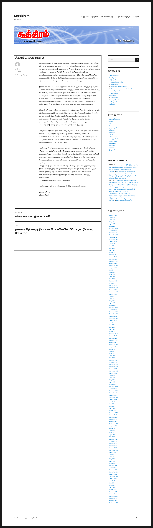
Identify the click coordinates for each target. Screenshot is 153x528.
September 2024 (114, 266)
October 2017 (113, 448)
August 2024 (113, 268)
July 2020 (112, 375)
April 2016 (112, 487)
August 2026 (113, 215)
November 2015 (113, 498)
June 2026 (112, 219)
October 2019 (113, 395)
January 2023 (113, 309)
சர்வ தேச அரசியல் (116, 91)
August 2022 (113, 320)
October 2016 (113, 474)
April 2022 (112, 329)
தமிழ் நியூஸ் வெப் (114, 128)
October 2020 (113, 369)
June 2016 (112, 483)
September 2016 (114, 476)
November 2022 (113, 314)
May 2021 (112, 353)
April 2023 (112, 303)
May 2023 (112, 301)
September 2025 (114, 239)
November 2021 (113, 340)
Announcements (114, 75)
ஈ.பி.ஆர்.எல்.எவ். (113, 139)
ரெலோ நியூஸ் (113, 141)
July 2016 (112, 481)
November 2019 (113, 393)
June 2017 (112, 457)
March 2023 (112, 305)
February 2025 (113, 255)
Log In (136, 16)
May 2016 (112, 485)
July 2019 (112, 402)
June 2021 (112, 351)
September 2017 (114, 450)
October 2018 (113, 421)
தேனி (111, 126)
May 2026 (112, 222)
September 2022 (114, 318)
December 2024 (113, 259)
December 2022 (113, 312)
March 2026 (112, 226)
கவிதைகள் (112, 95)
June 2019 (112, 404)
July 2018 (112, 428)
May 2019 (112, 406)
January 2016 (113, 494)
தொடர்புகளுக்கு (123, 16)
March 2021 (112, 358)
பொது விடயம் (115, 100)
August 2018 (113, 426)
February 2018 (113, 439)
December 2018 (113, 417)
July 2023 (112, 296)
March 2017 (112, 463)
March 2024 (112, 279)
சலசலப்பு (111, 148)
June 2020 (112, 377)
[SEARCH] (137, 60)
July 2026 (112, 217)
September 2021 (114, 345)
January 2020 (113, 388)
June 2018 (112, 430)
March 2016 (112, 489)
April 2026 (112, 224)
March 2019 (112, 410)
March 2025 (112, 252)
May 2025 (112, 248)
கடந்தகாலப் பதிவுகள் (89, 16)
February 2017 (113, 465)
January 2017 (113, 468)
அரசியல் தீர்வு (115, 84)
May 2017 (112, 459)
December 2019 (113, 391)
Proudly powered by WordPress (30, 518)
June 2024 (112, 272)
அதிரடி (111, 134)
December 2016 (113, 470)
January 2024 (113, 283)
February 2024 (113, 281)
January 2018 (113, 441)
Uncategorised (113, 78)
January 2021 (113, 362)
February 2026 (113, 228)
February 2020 (113, 386)
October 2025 (113, 237)
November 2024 (113, 261)
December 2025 (113, 233)
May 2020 (112, 380)
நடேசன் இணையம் (114, 119)
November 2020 (113, 367)
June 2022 (112, 325)
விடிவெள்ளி (112, 143)
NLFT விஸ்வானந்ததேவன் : (124, 200)
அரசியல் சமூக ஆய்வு (21, 75)
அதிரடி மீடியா (113, 137)
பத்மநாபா (112, 130)
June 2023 (112, 298)
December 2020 (113, 364)
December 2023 (113, 285)
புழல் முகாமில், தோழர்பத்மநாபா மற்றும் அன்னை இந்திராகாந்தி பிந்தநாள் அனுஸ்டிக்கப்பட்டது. (122, 195)
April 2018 (112, 435)
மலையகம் (112, 132)
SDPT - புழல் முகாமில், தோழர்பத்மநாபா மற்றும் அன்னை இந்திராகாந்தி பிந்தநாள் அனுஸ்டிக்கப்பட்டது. (122, 191)
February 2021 (113, 360)
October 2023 (113, 290)
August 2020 (113, 373)
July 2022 (112, 323)
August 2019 (113, 399)
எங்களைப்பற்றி (107, 16)
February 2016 (113, 492)
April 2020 (112, 382)
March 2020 (112, 384)
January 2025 (113, 257)
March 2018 (112, 437)
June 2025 (112, 246)
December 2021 (113, 338)
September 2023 (114, 292)
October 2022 (113, 316)
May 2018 (112, 432)
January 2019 (113, 415)
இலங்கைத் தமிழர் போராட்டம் (119, 86)
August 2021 (113, 347)
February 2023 (113, 307)
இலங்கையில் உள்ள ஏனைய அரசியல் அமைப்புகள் (124, 89)
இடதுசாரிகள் (113, 150)
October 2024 (113, 263)
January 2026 (113, 230)
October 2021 (113, 342)
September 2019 (114, 397)
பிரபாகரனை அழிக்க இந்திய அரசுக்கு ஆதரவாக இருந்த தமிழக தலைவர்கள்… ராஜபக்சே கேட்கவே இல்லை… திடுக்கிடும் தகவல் (123, 167)
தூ (110, 123)
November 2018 (113, 419)
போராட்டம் (114, 102)
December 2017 (113, 443)
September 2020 (114, 371)
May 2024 (112, 274)
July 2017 (112, 454)
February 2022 (113, 334)
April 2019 (112, 408)
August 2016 (113, 478)
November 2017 (113, 446)
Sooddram (22, 15)
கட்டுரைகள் (112, 80)
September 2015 (114, 503)
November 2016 (113, 472)
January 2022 (113, 336)
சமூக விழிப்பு (114, 97)
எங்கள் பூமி (112, 145)
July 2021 (112, 349)
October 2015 (113, 500)
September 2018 (114, 424)
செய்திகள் (112, 104)
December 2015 (113, 496)
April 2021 (112, 356)
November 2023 (113, 287)
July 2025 (112, 244)
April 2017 (112, 461)
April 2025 (112, 250)
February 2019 (113, 413)
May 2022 (112, 327)
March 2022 (112, 331)
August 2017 (113, 452)
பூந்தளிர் (111, 121)
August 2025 (113, 241)
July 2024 (112, 270)
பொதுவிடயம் (114, 93)
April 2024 (112, 276)
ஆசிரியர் (17, 69)
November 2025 (113, 235)
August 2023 (113, 294)
